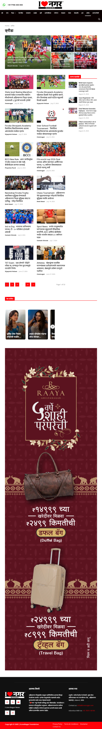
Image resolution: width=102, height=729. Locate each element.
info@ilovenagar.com (85, 705)
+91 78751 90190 (89, 710)
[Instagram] (7, 702)
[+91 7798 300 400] (4, 5)
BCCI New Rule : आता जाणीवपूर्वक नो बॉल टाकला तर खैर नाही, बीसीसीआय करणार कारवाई (19, 162)
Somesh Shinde (10, 235)
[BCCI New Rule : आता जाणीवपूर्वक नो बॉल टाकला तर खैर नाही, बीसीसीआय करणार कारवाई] (19, 149)
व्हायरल (7, 259)
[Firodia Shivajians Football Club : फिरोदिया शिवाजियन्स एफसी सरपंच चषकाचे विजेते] (85, 60)
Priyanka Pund (10, 168)
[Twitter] (13, 702)
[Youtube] (18, 702)
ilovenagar (9, 103)
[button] (99, 19)
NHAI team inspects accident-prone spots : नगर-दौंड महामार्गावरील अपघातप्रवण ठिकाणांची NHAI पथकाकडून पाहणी (87, 87)
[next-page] (33, 284)
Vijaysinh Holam (43, 103)
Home (7, 26)
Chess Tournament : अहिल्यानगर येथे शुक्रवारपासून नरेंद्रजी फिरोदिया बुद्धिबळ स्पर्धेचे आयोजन (51, 196)
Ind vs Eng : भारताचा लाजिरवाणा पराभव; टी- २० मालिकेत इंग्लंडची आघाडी (18, 229)
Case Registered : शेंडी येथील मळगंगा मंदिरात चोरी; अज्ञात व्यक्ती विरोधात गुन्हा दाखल (88, 100)
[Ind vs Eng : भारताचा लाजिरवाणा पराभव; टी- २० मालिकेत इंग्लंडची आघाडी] (19, 216)
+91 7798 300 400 (15, 5)
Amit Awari (9, 204)
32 (28, 284)
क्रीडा (9, 54)
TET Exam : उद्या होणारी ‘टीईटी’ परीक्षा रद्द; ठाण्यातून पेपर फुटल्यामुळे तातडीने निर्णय (17, 266)
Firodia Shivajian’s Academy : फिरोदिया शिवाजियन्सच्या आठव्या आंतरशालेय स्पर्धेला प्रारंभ (18, 128)
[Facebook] (7, 713)
